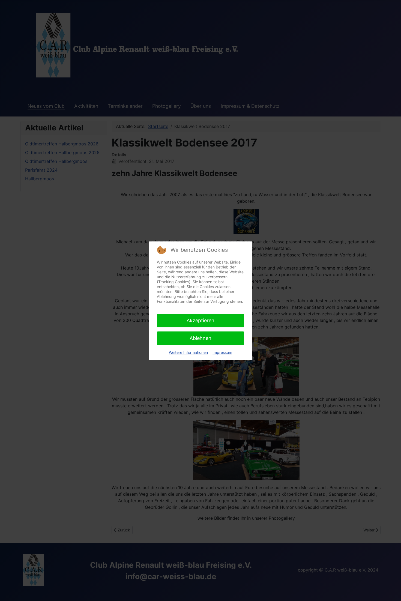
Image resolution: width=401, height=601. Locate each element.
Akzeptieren (200, 320)
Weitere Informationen (188, 352)
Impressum (222, 352)
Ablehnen (200, 338)
